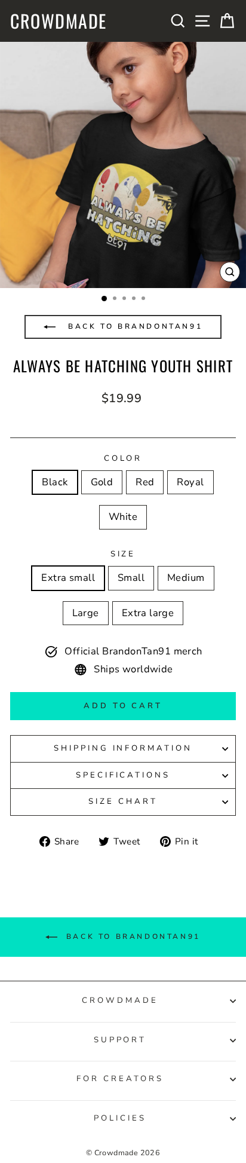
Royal (190, 482)
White (123, 517)
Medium (185, 577)
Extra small (68, 577)
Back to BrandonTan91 (133, 326)
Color (123, 458)
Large (85, 613)
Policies (120, 1118)
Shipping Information (123, 748)
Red (145, 482)
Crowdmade (58, 21)
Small (131, 577)
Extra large (148, 613)
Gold (102, 482)
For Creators (120, 1078)
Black (54, 482)
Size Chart (123, 801)
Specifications (123, 775)
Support (120, 1040)
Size (123, 554)
